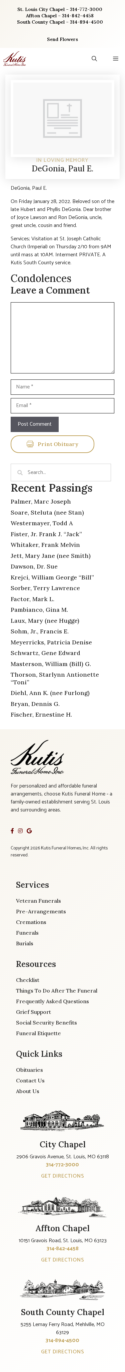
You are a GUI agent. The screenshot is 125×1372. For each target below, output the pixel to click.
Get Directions (62, 1176)
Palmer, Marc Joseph (41, 501)
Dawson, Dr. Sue (34, 566)
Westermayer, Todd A (42, 523)
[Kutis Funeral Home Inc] (14, 58)
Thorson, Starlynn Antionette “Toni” (55, 678)
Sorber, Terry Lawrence (45, 588)
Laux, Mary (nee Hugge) (45, 620)
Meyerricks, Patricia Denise (51, 642)
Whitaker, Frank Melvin (45, 545)
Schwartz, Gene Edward (45, 653)
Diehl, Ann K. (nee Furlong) (50, 693)
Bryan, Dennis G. (35, 704)
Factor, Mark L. (32, 599)
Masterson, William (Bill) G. (51, 664)
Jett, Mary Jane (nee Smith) (51, 556)
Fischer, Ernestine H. (41, 714)
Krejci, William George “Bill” (52, 577)
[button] (94, 58)
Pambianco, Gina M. (39, 609)
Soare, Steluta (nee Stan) (47, 512)
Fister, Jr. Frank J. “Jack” (46, 534)
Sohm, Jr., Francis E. (40, 631)
